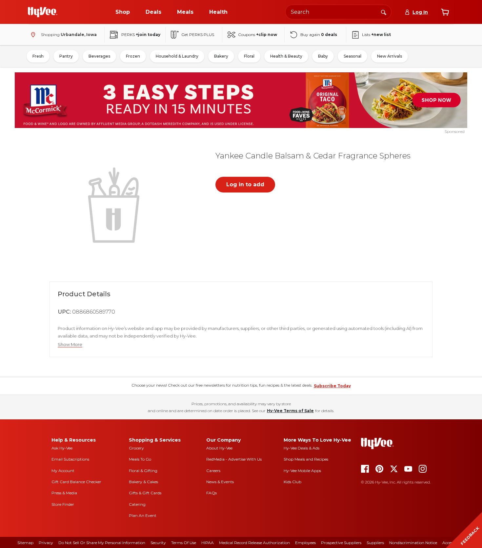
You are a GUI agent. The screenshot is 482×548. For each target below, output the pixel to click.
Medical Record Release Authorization (254, 542)
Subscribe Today (332, 385)
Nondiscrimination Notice (413, 542)
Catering (137, 504)
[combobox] (338, 12)
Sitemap (25, 542)
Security (158, 542)
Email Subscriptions (70, 459)
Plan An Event (142, 515)
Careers (213, 470)
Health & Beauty (286, 56)
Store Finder (62, 504)
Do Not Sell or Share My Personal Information (101, 542)
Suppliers (375, 542)
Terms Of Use (183, 542)
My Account (62, 470)
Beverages (99, 56)
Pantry (66, 56)
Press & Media (64, 492)
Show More (70, 344)
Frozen (133, 56)
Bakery (221, 56)
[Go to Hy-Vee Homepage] (42, 12)
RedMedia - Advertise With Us (234, 459)
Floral (249, 56)
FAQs (211, 492)
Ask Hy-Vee (61, 448)
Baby (323, 56)
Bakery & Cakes (143, 481)
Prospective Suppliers (341, 542)
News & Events (220, 481)
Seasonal (352, 56)
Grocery (136, 448)
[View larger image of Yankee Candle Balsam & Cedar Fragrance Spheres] (115, 204)
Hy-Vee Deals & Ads (301, 448)
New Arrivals (389, 56)
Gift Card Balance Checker (76, 481)
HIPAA (207, 542)
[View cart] (445, 12)
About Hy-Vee (219, 448)
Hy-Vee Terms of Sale (290, 410)
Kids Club (292, 481)
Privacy (46, 542)
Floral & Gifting (143, 470)
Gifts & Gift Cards (145, 492)
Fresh (38, 56)
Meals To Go (140, 459)
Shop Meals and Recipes (306, 459)
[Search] (384, 11)
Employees (305, 542)
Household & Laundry (177, 56)
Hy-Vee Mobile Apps (302, 470)
